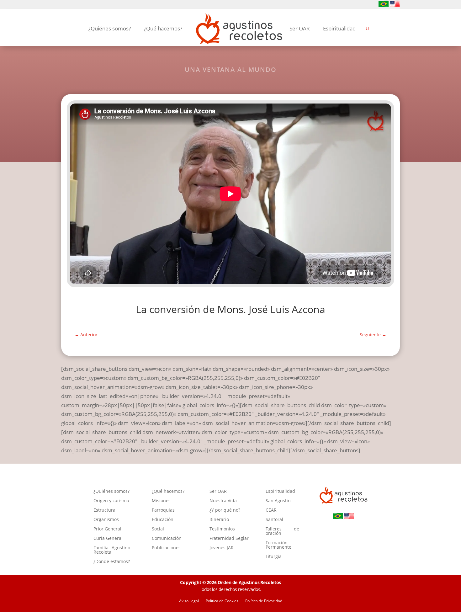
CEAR (271, 510)
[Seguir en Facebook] (65, 4)
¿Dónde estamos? (111, 561)
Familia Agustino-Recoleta (112, 550)
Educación (162, 519)
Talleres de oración (282, 531)
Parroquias (163, 510)
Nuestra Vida (223, 500)
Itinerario (219, 519)
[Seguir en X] (95, 4)
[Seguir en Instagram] (75, 4)
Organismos (106, 519)
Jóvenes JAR (221, 548)
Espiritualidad (339, 28)
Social (158, 529)
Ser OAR (299, 28)
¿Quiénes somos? (109, 28)
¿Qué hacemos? (163, 28)
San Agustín (278, 500)
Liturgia (274, 556)
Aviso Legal (189, 601)
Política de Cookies (222, 601)
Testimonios (222, 529)
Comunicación (167, 538)
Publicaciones (166, 548)
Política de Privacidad (263, 601)
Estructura (104, 510)
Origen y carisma (111, 500)
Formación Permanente (278, 545)
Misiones (161, 500)
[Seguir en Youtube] (85, 4)
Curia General (108, 538)
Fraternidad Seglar (229, 538)
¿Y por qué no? (224, 510)
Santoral (274, 519)
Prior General (107, 529)
